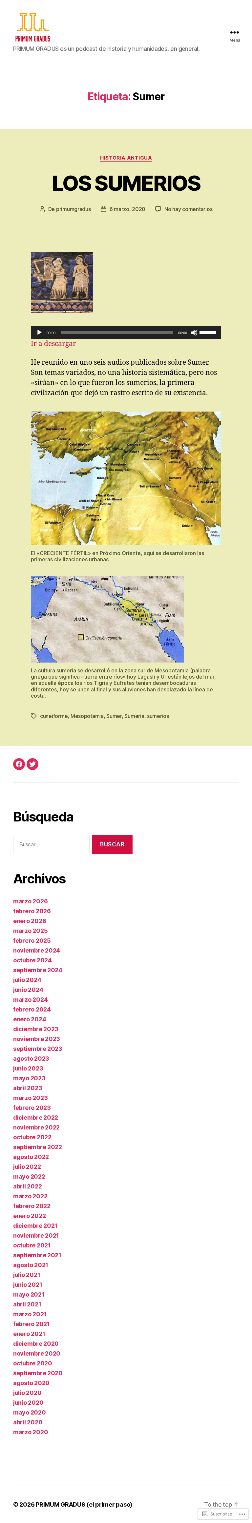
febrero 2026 (32, 911)
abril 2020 (27, 1422)
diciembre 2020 (36, 1343)
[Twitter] (32, 764)
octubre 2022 (32, 1137)
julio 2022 (27, 1166)
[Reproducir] (39, 332)
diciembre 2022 (35, 1117)
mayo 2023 (29, 1078)
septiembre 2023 (37, 1048)
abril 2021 (27, 1304)
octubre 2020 (32, 1363)
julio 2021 (26, 1274)
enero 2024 (29, 1019)
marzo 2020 (30, 1432)
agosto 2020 (31, 1382)
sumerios (158, 716)
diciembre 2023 (35, 1029)
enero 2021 (29, 1333)
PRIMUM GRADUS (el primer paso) (84, 1504)
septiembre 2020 (38, 1373)
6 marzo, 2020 (128, 209)
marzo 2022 (30, 1196)
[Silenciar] (194, 332)
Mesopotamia (87, 716)
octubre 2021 (32, 1245)
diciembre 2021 (35, 1225)
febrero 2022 (32, 1206)
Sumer (114, 716)
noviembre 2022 (36, 1127)
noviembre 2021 (36, 1235)
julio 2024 (27, 979)
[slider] (209, 332)
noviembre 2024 (36, 950)
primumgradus (73, 209)
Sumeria (134, 716)
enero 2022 (29, 1215)
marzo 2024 (30, 999)
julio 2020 (27, 1392)
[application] (126, 332)
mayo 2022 (29, 1176)
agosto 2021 (30, 1265)
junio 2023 (28, 1068)
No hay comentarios (188, 209)
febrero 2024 (32, 1009)
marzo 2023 (30, 1097)
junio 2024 (28, 989)
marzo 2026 (30, 901)
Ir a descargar (53, 343)
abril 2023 (27, 1088)
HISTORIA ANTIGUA (126, 158)
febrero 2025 (32, 940)
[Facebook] (19, 764)
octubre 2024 (32, 960)
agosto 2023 (31, 1058)
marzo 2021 (30, 1314)
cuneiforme (54, 716)
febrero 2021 (31, 1324)
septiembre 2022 (37, 1147)
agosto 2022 (31, 1156)
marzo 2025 (30, 930)
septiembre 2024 (37, 970)
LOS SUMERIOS (126, 183)
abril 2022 (27, 1186)
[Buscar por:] (50, 846)
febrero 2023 (32, 1107)
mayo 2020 (29, 1412)
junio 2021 (27, 1284)
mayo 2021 (29, 1294)
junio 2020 (28, 1402)
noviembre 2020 (36, 1353)
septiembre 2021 (37, 1255)
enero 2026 (29, 920)
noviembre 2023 (36, 1038)
